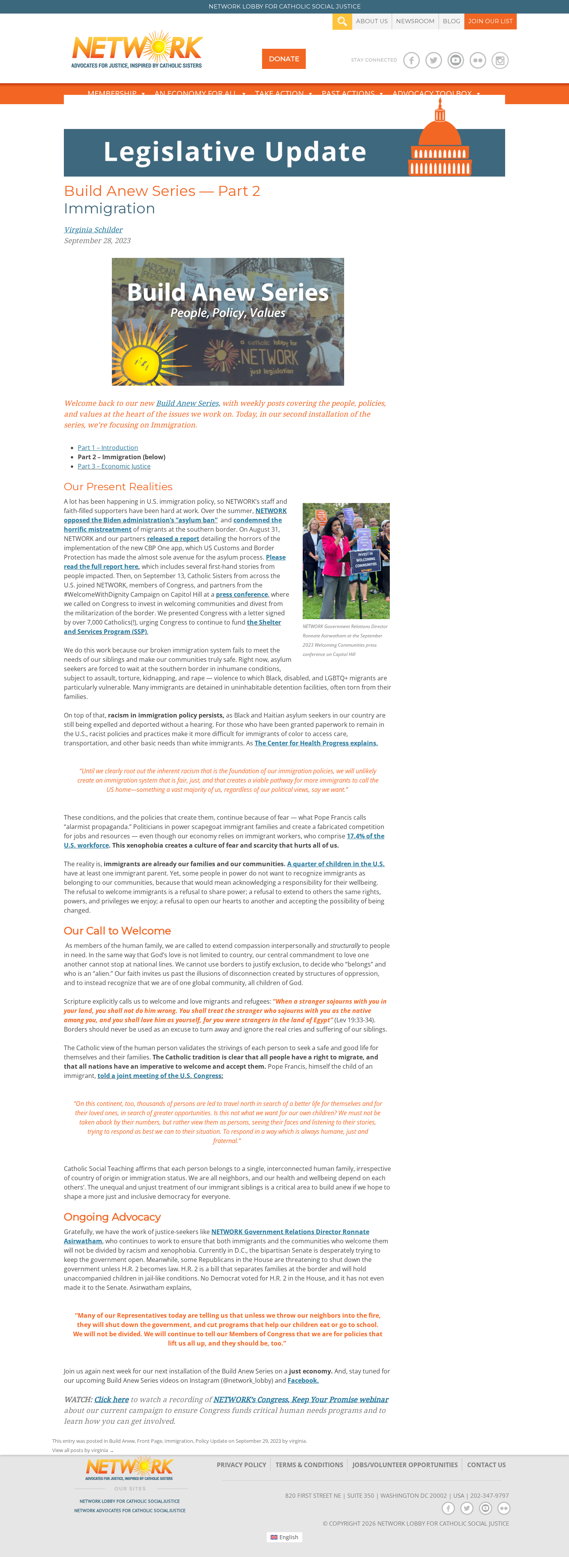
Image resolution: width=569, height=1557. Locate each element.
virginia (297, 1440)
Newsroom (415, 21)
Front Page (149, 1440)
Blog (451, 21)
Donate (284, 59)
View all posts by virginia (83, 1450)
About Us (372, 21)
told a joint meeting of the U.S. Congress (159, 1075)
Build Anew (122, 1440)
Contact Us (486, 1465)
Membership (112, 93)
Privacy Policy (241, 1465)
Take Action (279, 93)
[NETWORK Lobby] (137, 52)
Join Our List (490, 21)
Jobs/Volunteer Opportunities (405, 1465)
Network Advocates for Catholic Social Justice (129, 1510)
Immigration (179, 1440)
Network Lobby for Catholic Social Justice (130, 1501)
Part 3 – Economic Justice (114, 466)
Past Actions (348, 93)
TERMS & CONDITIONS (309, 1465)
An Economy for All (195, 93)
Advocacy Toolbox (432, 93)
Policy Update (211, 1440)
